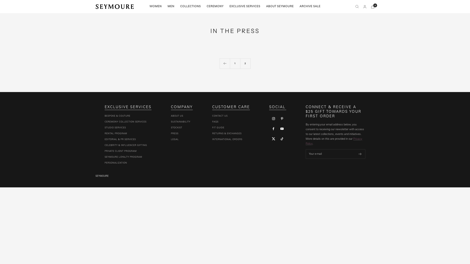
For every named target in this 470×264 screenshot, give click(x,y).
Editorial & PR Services (120, 139)
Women (156, 6)
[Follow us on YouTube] (282, 129)
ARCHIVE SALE (310, 6)
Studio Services (115, 128)
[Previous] (225, 63)
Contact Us (220, 116)
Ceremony (215, 6)
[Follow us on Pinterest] (282, 119)
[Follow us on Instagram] (273, 119)
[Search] (357, 6)
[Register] (360, 154)
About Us (177, 116)
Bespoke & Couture (117, 116)
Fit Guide (218, 128)
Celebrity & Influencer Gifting (126, 145)
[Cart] (373, 6)
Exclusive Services (244, 6)
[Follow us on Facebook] (273, 129)
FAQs (215, 122)
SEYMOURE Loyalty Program (123, 157)
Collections (190, 6)
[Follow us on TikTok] (282, 139)
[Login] (364, 6)
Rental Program (116, 134)
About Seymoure (280, 6)
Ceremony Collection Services (126, 122)
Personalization (116, 163)
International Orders (227, 139)
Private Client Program (121, 151)
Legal (175, 139)
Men (171, 6)
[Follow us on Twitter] (273, 139)
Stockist (176, 128)
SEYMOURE (102, 176)
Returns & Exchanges (227, 134)
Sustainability (180, 122)
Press (174, 134)
